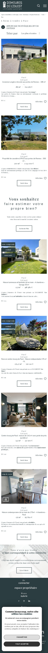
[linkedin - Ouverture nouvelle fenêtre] (29, 601)
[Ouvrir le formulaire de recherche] (38, 6)
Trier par (12, 33)
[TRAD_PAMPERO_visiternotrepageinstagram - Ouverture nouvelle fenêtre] (24, 601)
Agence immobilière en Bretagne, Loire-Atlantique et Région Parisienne (20, 14)
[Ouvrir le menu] (45, 6)
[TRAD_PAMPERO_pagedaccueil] (12, 9)
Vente (43, 14)
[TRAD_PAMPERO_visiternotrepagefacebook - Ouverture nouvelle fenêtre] (19, 601)
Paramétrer (22, 637)
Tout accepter (21, 644)
